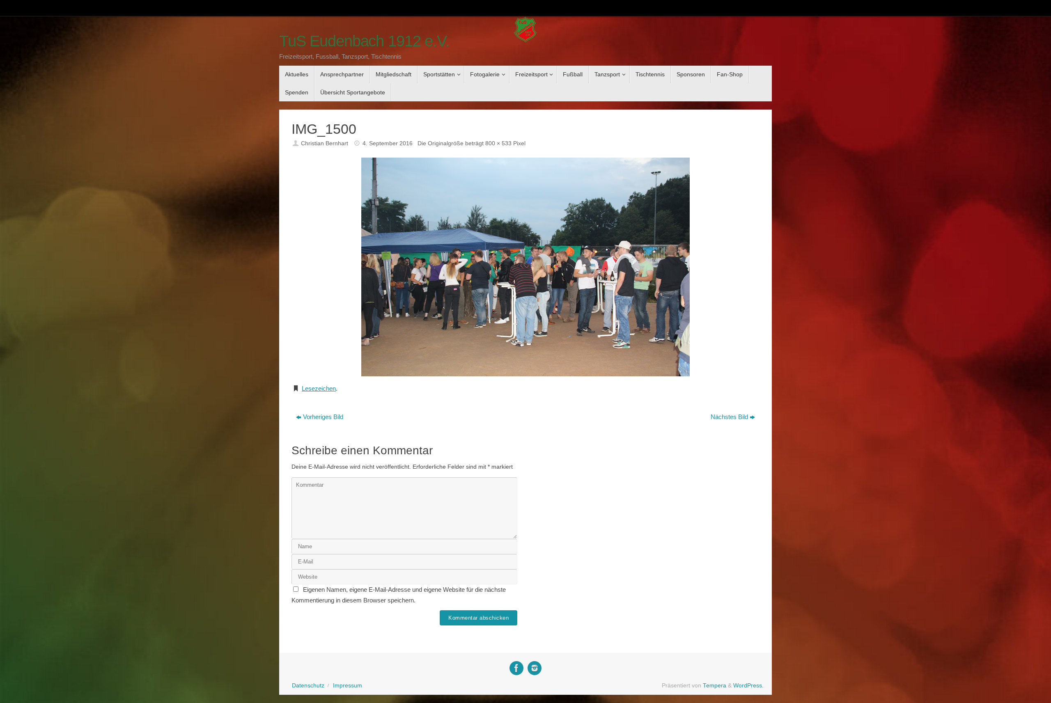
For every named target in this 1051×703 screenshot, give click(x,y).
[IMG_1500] (525, 267)
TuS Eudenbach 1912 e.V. (364, 41)
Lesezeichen (319, 388)
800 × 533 (498, 143)
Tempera (714, 685)
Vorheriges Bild (323, 416)
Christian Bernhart (324, 143)
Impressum (347, 685)
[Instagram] (535, 668)
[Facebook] (516, 668)
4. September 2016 (388, 143)
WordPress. (748, 685)
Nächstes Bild (729, 416)
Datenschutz (308, 685)
